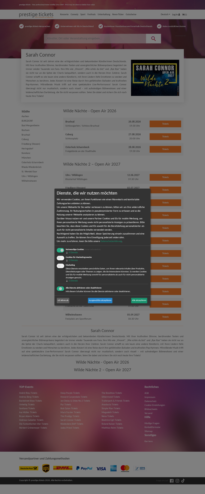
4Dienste (72, 252)
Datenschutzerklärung (111, 241)
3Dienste (72, 260)
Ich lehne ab (63, 300)
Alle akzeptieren (139, 300)
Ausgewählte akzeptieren (100, 300)
